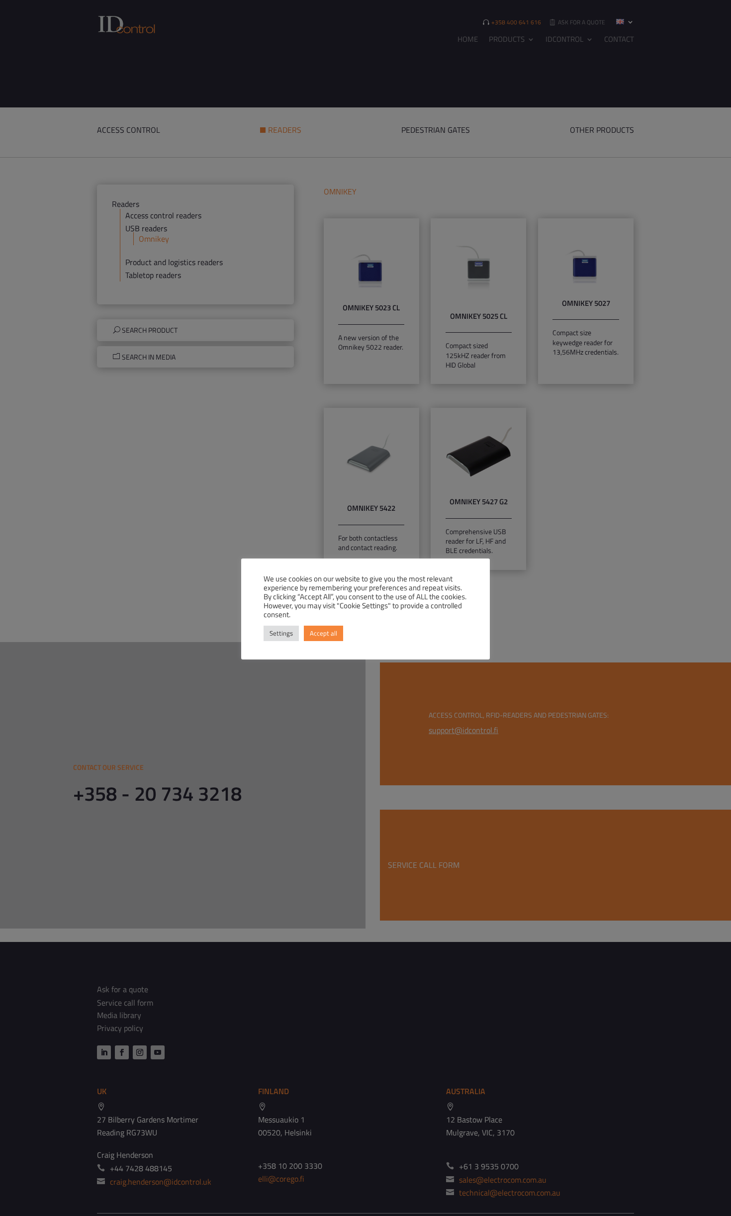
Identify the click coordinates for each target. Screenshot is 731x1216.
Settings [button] (281, 633)
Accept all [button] (323, 633)
